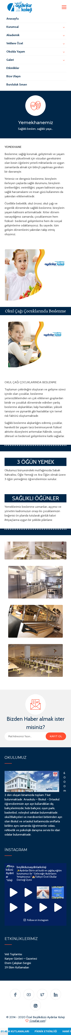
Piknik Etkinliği (31, 1031)
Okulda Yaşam (15, 51)
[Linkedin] (56, 995)
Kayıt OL (56, 736)
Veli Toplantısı (13, 954)
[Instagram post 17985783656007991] (28, 907)
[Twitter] (42, 995)
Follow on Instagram (37, 920)
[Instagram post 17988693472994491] (13, 892)
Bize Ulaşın (13, 76)
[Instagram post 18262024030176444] (43, 892)
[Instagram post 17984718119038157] (28, 892)
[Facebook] (15, 995)
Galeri (10, 59)
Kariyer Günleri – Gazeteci (21, 958)
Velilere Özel (14, 43)
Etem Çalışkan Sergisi (18, 963)
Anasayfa (12, 18)
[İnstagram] (35, 1006)
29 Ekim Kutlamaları (17, 967)
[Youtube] (29, 995)
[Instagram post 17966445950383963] (58, 892)
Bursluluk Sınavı (16, 84)
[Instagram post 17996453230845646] (58, 907)
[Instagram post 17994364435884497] (43, 907)
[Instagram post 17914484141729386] (13, 907)
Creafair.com (37, 1021)
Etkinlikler (12, 68)
